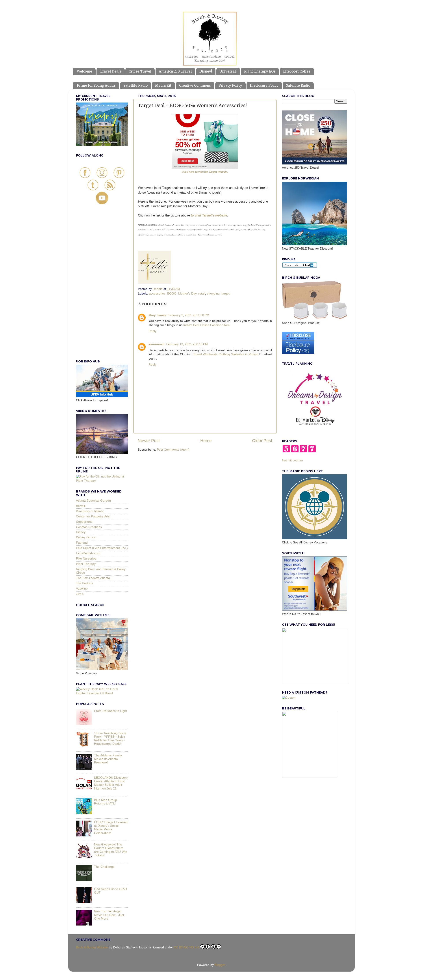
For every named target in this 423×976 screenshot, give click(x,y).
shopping (213, 293)
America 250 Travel (175, 71)
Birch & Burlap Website (92, 947)
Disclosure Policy (264, 85)
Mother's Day (187, 293)
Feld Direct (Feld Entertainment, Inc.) (102, 548)
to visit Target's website (209, 215)
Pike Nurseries (86, 558)
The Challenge (104, 866)
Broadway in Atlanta (90, 511)
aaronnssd (156, 344)
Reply (152, 331)
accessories (157, 293)
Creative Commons (195, 85)
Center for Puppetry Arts (93, 516)
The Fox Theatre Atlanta (93, 578)
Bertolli (80, 506)
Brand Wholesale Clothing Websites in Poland (225, 354)
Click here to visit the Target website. (205, 172)
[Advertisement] (102, 287)
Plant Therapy (86, 563)
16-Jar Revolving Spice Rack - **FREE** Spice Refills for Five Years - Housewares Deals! (110, 739)
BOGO (171, 293)
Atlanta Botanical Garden (93, 500)
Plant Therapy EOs (259, 71)
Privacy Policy (230, 85)
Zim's (79, 593)
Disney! (205, 71)
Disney (80, 532)
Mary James (157, 315)
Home (206, 440)
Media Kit (163, 85)
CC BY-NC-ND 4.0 (186, 947)
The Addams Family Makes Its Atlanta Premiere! (108, 759)
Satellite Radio (135, 85)
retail (201, 293)
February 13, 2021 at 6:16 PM (187, 344)
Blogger (220, 965)
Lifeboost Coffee (296, 71)
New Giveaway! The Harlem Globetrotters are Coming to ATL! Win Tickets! (110, 850)
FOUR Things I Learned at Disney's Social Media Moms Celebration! (111, 828)
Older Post (262, 440)
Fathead (82, 542)
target (225, 293)
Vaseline (82, 588)
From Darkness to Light (110, 711)
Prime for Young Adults (96, 85)
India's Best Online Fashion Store (206, 325)
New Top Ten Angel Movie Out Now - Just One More (109, 915)
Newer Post (149, 440)
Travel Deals (110, 71)
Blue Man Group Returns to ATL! (105, 801)
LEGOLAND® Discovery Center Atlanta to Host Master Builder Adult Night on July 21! (111, 783)
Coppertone (84, 521)
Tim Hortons (84, 583)
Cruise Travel (140, 71)
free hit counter (292, 460)
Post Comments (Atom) (173, 449)
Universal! (228, 71)
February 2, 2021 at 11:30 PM (188, 315)
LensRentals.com (88, 553)
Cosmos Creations (89, 527)
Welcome (84, 71)
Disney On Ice (86, 537)
